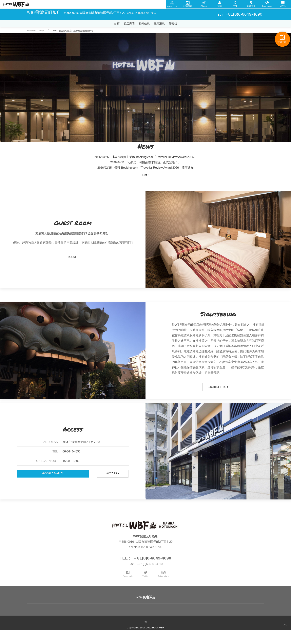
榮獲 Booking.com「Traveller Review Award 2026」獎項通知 (154, 167)
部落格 (173, 23)
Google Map (51, 473)
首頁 (117, 23)
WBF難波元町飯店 (44, 12)
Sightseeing (217, 387)
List (145, 175)
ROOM (72, 257)
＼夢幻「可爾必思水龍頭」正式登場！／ (154, 162)
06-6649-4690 (71, 451)
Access (111, 473)
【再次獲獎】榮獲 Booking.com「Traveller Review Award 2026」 (154, 157)
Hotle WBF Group (35, 30)
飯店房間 (129, 23)
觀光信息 (144, 23)
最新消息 (159, 23)
